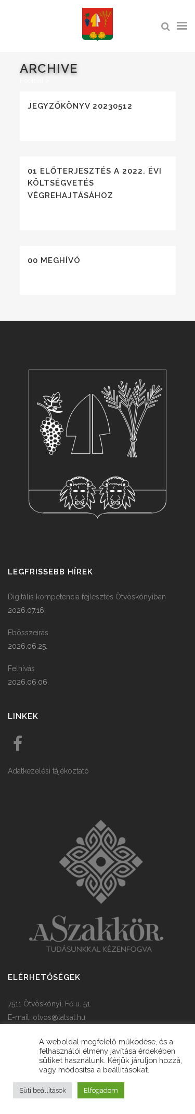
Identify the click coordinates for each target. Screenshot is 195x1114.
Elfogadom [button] (101, 1090)
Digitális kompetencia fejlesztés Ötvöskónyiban (87, 597)
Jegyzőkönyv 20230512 (80, 106)
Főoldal (32, 80)
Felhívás (21, 668)
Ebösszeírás (28, 632)
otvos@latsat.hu (59, 1017)
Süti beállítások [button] (42, 1090)
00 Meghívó (54, 260)
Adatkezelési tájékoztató (48, 771)
